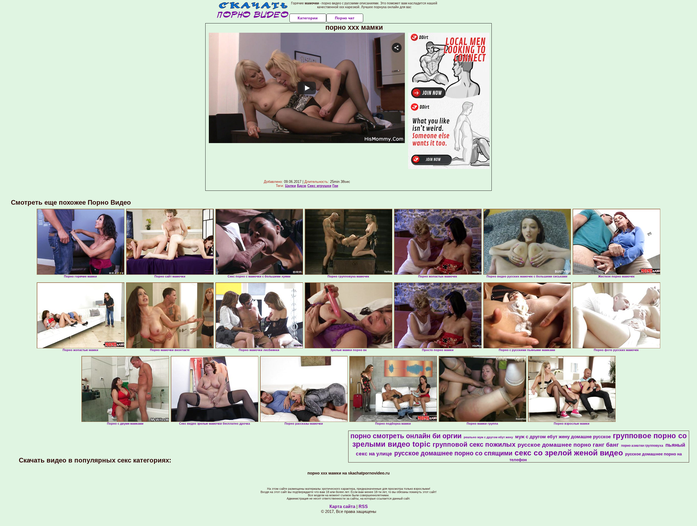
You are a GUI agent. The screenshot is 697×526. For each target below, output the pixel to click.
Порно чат (344, 18)
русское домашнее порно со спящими (453, 453)
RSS (363, 506)
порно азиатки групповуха (642, 446)
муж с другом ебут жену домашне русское (563, 436)
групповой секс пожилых (474, 444)
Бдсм (301, 186)
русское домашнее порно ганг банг (568, 445)
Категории (308, 18)
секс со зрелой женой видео (569, 453)
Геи (335, 186)
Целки (290, 186)
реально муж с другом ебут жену (488, 437)
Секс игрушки (319, 186)
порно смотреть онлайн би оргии (405, 436)
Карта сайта (342, 506)
